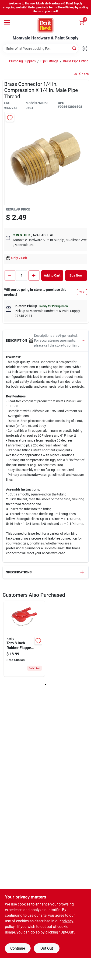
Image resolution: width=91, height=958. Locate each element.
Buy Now (76, 275)
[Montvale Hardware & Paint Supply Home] (45, 25)
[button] (45, 340)
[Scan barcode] (85, 49)
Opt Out (46, 948)
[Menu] (7, 22)
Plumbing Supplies (22, 61)
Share (84, 74)
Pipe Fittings (49, 61)
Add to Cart (52, 275)
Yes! (81, 292)
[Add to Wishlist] (10, 118)
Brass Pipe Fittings (76, 61)
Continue (17, 948)
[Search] (74, 48)
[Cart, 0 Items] (81, 22)
